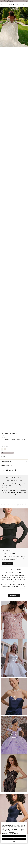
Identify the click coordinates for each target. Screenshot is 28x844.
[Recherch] (23, 4)
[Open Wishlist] (25, 5)
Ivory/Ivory (2, 449)
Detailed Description (6, 461)
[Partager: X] (10, 470)
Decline (14, 838)
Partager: (3, 470)
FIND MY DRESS (7, 563)
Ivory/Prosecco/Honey (5, 449)
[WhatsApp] (15, 470)
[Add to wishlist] (14, 431)
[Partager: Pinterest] (12, 470)
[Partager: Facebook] (7, 470)
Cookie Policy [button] (11, 832)
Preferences (14, 841)
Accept (14, 836)
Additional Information (6, 465)
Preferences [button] (16, 833)
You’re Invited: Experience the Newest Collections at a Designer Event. (14, 1)
